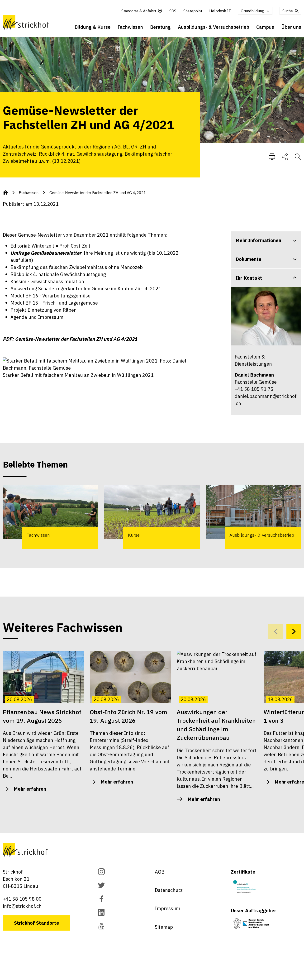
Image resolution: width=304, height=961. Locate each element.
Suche (287, 11)
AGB (159, 872)
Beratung (160, 27)
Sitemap (164, 927)
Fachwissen (130, 27)
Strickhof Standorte (36, 923)
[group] (50, 517)
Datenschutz (169, 890)
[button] (293, 631)
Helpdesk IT (220, 11)
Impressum (167, 908)
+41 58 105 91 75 (254, 389)
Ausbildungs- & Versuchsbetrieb (213, 27)
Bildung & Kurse (92, 27)
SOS (172, 11)
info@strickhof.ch (22, 906)
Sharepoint (192, 11)
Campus (265, 27)
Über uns (291, 27)
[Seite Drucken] (272, 156)
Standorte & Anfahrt (138, 11)
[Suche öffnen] (297, 156)
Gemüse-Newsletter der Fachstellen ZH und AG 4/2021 (97, 192)
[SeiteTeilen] (285, 156)
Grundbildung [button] (252, 11)
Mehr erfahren (30, 789)
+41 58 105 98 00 (22, 899)
